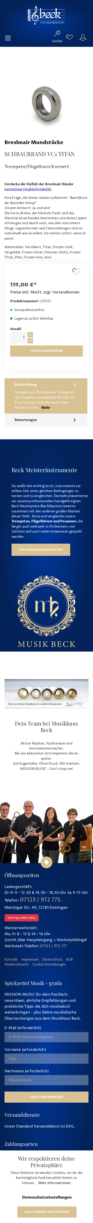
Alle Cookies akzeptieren (47, 1212)
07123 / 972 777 (53, 946)
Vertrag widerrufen (21, 918)
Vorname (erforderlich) (25, 1049)
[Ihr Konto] (82, 37)
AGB (69, 960)
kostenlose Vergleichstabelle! (28, 189)
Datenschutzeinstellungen (47, 1197)
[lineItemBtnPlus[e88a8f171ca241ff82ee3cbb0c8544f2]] (30, 335)
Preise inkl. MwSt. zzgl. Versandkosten (44, 292)
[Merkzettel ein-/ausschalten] (76, 271)
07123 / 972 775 (40, 900)
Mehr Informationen (54, 1183)
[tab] (46, 396)
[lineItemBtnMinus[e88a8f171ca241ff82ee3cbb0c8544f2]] (30, 341)
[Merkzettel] (69, 37)
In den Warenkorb (46, 351)
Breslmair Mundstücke (34, 142)
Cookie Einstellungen (49, 965)
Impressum (30, 960)
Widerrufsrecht (17, 965)
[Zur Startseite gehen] (46, 15)
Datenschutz (52, 960)
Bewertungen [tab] (26, 420)
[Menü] (8, 37)
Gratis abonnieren (46, 1097)
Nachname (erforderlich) (27, 1071)
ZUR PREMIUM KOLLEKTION (41, 550)
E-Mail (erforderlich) (23, 1028)
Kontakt (11, 960)
